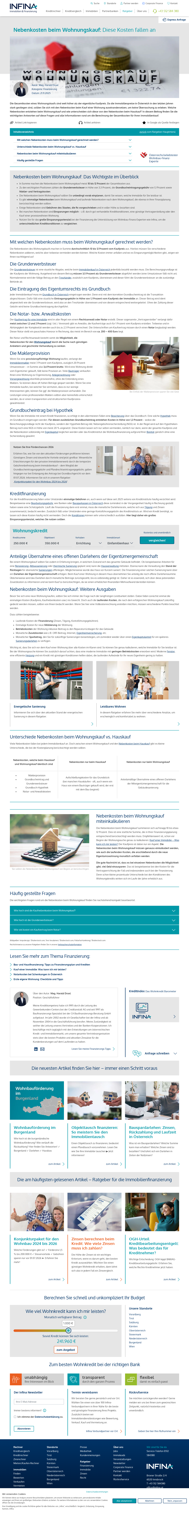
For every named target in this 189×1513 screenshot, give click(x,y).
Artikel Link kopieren (26, 122)
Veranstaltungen (122, 1459)
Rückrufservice (121, 1479)
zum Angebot (66, 1350)
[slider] (68, 1330)
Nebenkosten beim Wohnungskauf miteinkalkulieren (46, 153)
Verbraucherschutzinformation (70, 944)
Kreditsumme (19, 537)
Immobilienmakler (19, 362)
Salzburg (134, 1322)
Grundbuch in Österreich (55, 294)
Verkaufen (18, 1481)
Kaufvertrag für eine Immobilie (30, 319)
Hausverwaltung (110, 566)
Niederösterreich (138, 1338)
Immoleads (119, 1455)
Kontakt (117, 1475)
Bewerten (18, 1477)
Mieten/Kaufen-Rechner (26, 1463)
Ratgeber (128, 11)
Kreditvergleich (73, 11)
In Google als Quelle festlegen (163, 122)
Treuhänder (65, 277)
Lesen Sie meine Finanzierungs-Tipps (91, 1048)
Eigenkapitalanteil (141, 636)
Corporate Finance (123, 1467)
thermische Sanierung (65, 566)
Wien (132, 1346)
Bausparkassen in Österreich (88, 503)
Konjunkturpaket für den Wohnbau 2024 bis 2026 (40, 481)
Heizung (30, 655)
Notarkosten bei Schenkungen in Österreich (38, 974)
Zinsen (83, 1473)
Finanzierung (87, 1465)
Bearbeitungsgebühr (42, 503)
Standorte (52, 1447)
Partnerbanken (110, 11)
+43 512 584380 (157, 1483)
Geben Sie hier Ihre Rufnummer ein (157, 1431)
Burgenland (135, 1342)
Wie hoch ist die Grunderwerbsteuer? (34, 920)
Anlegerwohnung (61, 374)
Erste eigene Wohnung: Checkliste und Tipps (38, 979)
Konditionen (78, 515)
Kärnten (133, 1326)
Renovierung (21, 566)
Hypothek (165, 415)
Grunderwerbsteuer (24, 269)
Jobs (115, 1451)
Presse (83, 1447)
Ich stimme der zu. (40, 1416)
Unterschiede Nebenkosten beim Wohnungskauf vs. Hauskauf (51, 146)
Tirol (131, 1318)
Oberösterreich (137, 1330)
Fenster (171, 651)
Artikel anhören (92, 122)
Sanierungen (45, 570)
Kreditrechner (53, 11)
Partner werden (121, 1471)
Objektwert (49, 537)
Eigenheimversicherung (89, 632)
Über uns (142, 11)
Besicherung (117, 415)
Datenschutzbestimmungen (97, 1492)
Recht (83, 1477)
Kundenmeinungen (90, 1455)
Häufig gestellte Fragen (30, 160)
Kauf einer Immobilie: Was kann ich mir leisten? (40, 969)
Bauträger (73, 370)
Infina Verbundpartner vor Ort (102, 1431)
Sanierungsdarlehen (26, 640)
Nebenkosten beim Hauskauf (134, 743)
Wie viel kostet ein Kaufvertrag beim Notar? (37, 929)
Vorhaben (79, 537)
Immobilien (92, 11)
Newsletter (119, 1463)
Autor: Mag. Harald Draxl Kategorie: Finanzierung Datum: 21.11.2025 (45, 89)
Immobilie (85, 1469)
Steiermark (135, 1334)
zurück (143, 131)
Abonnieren (24, 1428)
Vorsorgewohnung (19, 378)
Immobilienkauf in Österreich (94, 269)
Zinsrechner (19, 1459)
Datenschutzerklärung (47, 1416)
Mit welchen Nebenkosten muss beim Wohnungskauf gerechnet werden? (58, 139)
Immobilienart (113, 537)
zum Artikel (54, 1163)
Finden (17, 1473)
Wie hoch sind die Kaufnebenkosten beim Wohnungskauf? (45, 910)
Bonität (150, 431)
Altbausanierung (38, 566)
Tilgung (148, 507)
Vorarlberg (135, 1314)
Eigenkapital (51, 431)
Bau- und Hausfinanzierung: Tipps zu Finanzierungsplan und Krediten (52, 964)
